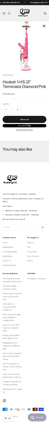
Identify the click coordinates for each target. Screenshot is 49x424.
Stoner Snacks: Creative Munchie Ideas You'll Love (12, 375)
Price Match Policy (9, 265)
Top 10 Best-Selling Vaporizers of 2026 (9, 287)
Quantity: (6, 104)
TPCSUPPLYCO (8, 75)
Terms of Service (33, 256)
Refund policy (7, 256)
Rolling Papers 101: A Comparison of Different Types (11, 346)
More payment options (24, 130)
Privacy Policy (32, 251)
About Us (30, 242)
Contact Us (7, 260)
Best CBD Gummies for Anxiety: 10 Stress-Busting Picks (12, 367)
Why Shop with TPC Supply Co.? (12, 390)
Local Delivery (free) (10, 251)
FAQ (28, 247)
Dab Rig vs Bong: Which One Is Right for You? (11, 336)
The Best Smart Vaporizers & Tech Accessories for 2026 (12, 296)
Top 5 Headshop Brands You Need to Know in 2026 (12, 280)
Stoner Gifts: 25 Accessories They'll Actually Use (9, 307)
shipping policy (8, 247)
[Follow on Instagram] (4, 400)
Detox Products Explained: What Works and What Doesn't (12, 356)
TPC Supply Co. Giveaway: (36, 278)
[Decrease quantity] (6, 109)
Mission (30, 260)
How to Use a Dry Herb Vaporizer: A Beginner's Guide (11, 328)
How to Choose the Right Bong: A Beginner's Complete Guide (12, 317)
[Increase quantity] (17, 109)
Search (5, 242)
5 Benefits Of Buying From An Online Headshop (12, 383)
